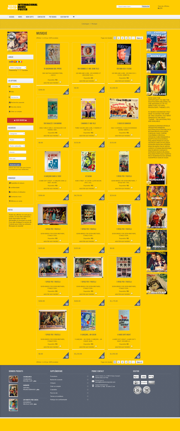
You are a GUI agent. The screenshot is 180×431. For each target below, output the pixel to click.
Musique (94, 24)
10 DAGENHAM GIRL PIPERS (52, 68)
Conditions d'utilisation (18, 192)
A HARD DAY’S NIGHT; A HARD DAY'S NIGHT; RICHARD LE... (124, 340)
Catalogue (85, 24)
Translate (25, 70)
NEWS (20, 17)
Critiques (53, 383)
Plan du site (54, 393)
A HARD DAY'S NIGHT (124, 334)
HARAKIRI (26, 385)
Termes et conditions (56, 396)
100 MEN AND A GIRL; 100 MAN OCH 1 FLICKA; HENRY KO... (124, 74)
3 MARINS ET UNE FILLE (88, 123)
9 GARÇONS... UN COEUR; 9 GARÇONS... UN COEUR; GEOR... (88, 340)
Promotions (53, 376)
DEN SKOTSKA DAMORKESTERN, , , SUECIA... (52, 75)
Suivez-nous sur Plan (101, 377)
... (133, 38)
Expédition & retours (17, 183)
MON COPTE (30, 17)
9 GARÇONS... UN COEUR (88, 334)
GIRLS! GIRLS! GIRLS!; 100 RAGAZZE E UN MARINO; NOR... (52, 129)
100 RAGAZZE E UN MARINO (53, 123)
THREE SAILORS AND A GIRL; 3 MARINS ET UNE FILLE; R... (88, 129)
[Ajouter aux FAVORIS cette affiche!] (60, 82)
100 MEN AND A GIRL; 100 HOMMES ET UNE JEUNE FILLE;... (88, 74)
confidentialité (14, 187)
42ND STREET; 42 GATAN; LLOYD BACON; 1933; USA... (88, 182)
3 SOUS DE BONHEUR (124, 123)
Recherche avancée (17, 102)
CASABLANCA (27, 377)
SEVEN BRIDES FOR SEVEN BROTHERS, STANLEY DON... (53, 234)
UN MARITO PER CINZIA (30, 400)
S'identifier (53, 390)
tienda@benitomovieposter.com (105, 382)
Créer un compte (16, 111)
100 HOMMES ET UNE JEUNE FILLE (88, 68)
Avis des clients (16, 107)
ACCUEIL (11, 17)
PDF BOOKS (52, 17)
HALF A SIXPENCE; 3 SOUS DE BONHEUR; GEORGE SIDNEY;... (124, 129)
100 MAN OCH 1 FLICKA (124, 68)
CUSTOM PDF (64, 17)
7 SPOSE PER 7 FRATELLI (124, 176)
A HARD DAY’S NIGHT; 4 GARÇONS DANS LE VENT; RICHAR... (52, 182)
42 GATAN (88, 176)
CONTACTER (41, 17)
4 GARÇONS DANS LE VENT (52, 176)
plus (35, 381)
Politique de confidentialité (58, 400)
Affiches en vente (16, 201)
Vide (12, 91)
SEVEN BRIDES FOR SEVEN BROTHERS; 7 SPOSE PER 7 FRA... (124, 182)
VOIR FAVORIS (20, 120)
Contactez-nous (16, 196)
